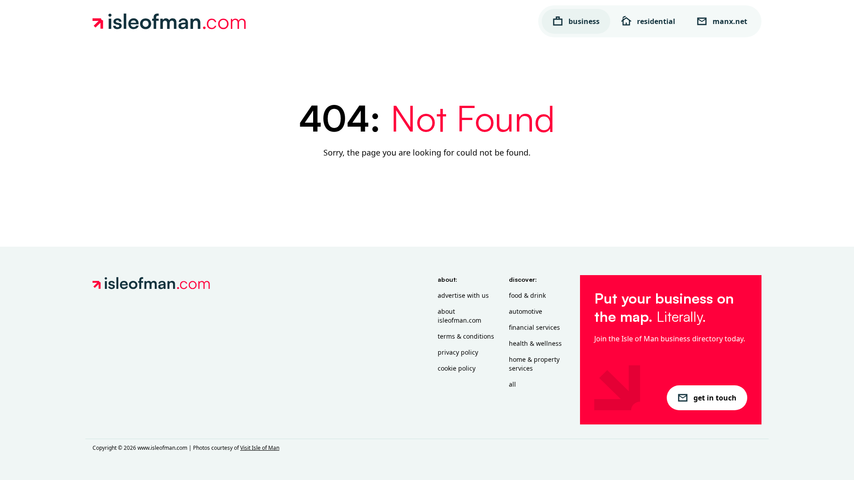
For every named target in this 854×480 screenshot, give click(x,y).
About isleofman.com (459, 315)
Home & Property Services (534, 363)
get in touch (715, 398)
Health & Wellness (535, 343)
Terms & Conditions (466, 336)
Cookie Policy (456, 368)
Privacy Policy (458, 352)
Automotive (525, 311)
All (512, 384)
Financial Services (534, 327)
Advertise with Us (463, 295)
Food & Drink (527, 295)
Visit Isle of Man (259, 448)
